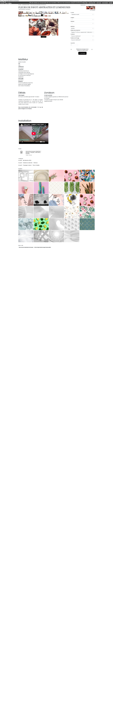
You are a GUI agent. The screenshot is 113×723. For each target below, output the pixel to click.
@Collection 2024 (27, 160)
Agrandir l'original (93, 9)
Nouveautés (92, 3)
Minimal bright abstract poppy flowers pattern (42, 247)
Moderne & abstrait (27, 162)
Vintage (98, 3)
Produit (72, 12)
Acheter (83, 53)
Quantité (73, 43)
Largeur (72, 17)
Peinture (35, 162)
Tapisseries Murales (76, 1)
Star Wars (105, 3)
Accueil (20, 160)
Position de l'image (75, 38)
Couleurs (73, 34)
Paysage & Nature (107, 1)
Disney (111, 3)
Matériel (72, 26)
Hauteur (72, 21)
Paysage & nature (27, 165)
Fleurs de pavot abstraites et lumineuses (26, 247)
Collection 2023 (87, 1)
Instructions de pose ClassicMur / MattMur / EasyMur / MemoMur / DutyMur (33, 152)
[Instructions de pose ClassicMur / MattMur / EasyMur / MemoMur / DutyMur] (21, 153)
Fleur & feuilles (36, 165)
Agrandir (44, 36)
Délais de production (75, 30)
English (109, 7)
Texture (85, 3)
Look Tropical (97, 1)
